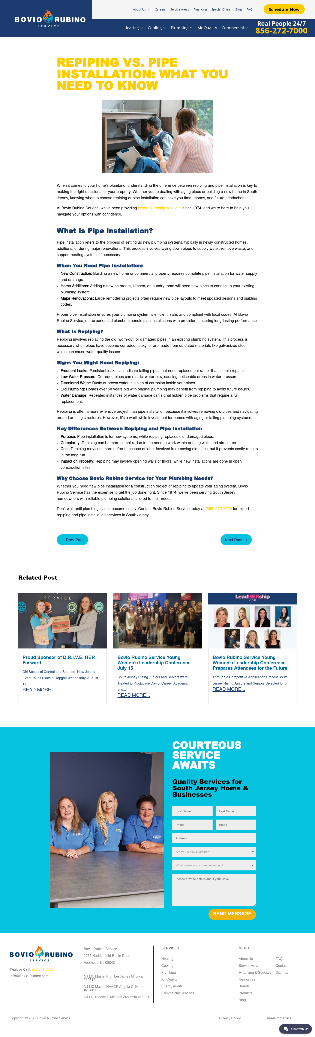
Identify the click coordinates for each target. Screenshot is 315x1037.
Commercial (233, 28)
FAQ (249, 9)
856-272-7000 (42, 969)
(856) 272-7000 (219, 509)
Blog (238, 9)
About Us (139, 9)
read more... (38, 690)
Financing (200, 9)
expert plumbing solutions (160, 208)
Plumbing (180, 28)
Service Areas (179, 9)
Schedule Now (284, 9)
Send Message (232, 914)
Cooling (155, 28)
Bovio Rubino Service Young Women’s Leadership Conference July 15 (153, 663)
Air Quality (207, 28)
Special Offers (221, 9)
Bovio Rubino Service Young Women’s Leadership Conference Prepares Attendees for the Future (250, 663)
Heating (131, 28)
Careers (160, 9)
